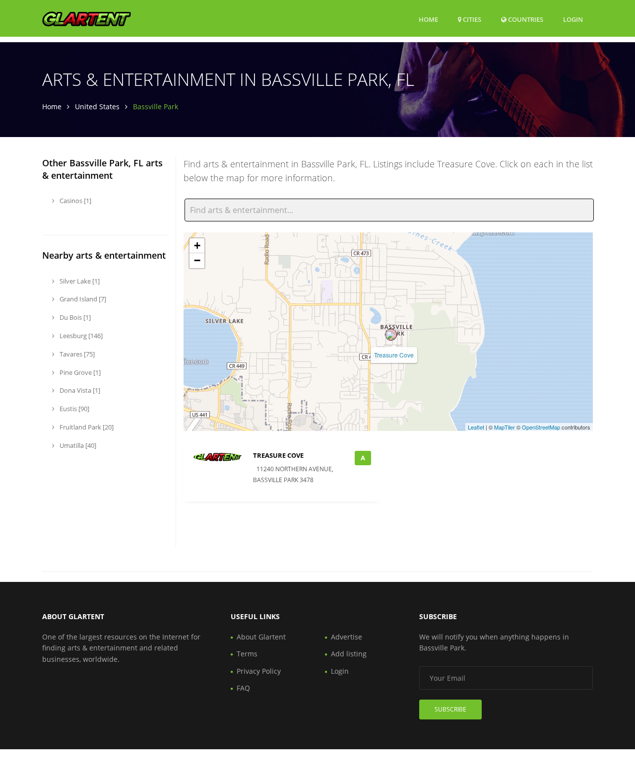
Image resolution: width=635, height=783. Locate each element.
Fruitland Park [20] (86, 427)
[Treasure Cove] (391, 335)
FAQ (243, 688)
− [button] (197, 260)
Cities (471, 19)
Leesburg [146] (80, 335)
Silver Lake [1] (79, 281)
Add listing (349, 653)
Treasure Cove (394, 355)
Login (573, 19)
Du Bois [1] (74, 317)
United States (97, 106)
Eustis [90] (73, 408)
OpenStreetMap (541, 427)
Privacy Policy (259, 671)
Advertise (346, 636)
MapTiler (504, 427)
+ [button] (197, 245)
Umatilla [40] (77, 445)
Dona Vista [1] (79, 390)
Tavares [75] (76, 354)
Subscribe (450, 709)
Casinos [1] (74, 200)
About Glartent (261, 636)
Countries (525, 19)
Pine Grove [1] (79, 372)
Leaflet (476, 427)
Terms (247, 653)
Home (428, 19)
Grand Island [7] (82, 298)
